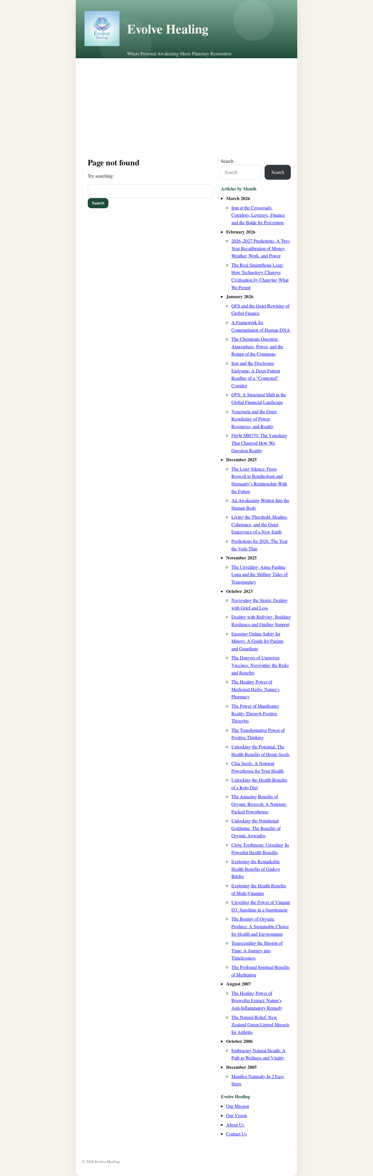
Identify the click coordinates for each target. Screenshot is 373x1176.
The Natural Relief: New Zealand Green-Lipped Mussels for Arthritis (260, 1024)
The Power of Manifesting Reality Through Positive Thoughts (255, 713)
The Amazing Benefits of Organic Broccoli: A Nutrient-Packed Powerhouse (259, 803)
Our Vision (236, 1115)
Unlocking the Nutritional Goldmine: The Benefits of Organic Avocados (256, 827)
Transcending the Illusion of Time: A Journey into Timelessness (257, 950)
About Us (235, 1125)
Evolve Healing (167, 28)
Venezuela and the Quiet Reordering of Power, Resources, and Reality (254, 418)
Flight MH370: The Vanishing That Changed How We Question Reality (259, 442)
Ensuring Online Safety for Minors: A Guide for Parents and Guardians (257, 641)
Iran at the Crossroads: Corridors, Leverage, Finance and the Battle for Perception (258, 214)
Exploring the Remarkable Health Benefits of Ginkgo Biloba (255, 868)
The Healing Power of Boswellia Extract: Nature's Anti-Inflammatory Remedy (256, 1000)
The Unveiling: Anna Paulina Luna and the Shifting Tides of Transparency (259, 574)
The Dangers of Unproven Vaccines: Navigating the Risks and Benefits (260, 664)
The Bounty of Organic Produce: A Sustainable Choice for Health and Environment (260, 926)
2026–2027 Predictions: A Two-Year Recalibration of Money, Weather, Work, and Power (260, 248)
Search (227, 161)
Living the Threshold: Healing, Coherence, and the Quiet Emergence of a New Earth (259, 524)
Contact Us (236, 1134)
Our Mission (237, 1106)
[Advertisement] (186, 102)
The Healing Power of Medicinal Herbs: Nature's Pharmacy (255, 689)
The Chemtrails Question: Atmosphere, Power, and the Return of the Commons (257, 346)
